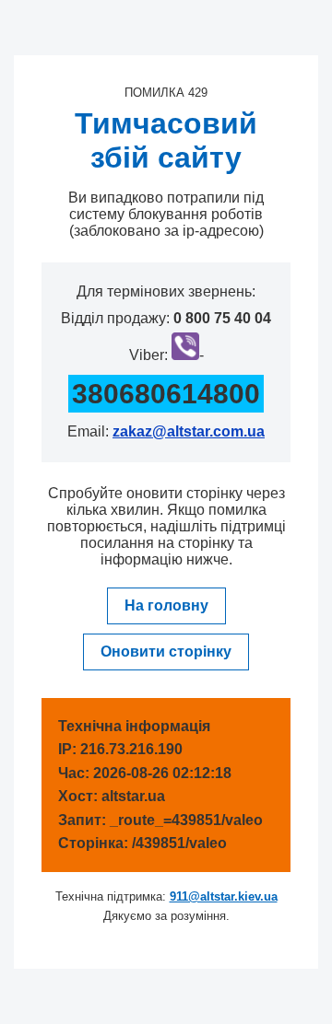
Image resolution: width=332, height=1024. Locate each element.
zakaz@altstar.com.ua (189, 431)
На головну (166, 605)
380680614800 (166, 393)
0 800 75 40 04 (222, 318)
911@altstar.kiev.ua (224, 896)
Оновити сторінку (166, 651)
